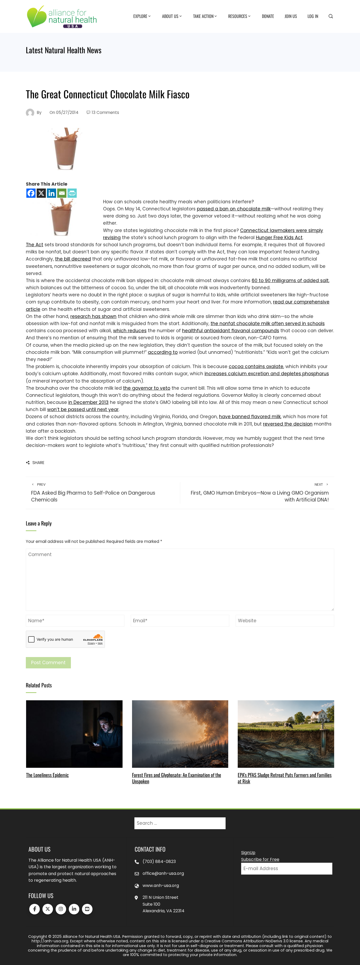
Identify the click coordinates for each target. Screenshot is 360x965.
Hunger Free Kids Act (279, 237)
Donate (268, 16)
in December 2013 (88, 402)
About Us (170, 16)
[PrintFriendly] (72, 193)
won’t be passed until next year (83, 409)
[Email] (61, 193)
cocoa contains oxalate (256, 366)
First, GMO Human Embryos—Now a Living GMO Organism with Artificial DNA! (260, 493)
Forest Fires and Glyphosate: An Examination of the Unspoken (176, 778)
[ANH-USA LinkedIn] (74, 909)
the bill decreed (73, 259)
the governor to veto (146, 388)
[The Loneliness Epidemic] (74, 734)
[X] (41, 193)
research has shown (93, 316)
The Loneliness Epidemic (47, 774)
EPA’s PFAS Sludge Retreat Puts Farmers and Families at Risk (285, 778)
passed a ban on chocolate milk (234, 209)
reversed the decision (288, 424)
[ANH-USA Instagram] (61, 909)
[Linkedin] (51, 193)
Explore (140, 16)
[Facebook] (31, 193)
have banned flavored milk (250, 416)
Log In (313, 16)
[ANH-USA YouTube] (87, 909)
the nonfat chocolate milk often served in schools (268, 323)
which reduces (130, 330)
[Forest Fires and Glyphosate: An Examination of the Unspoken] (180, 734)
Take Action (203, 16)
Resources (237, 16)
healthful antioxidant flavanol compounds (230, 330)
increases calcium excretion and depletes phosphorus (267, 373)
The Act (34, 245)
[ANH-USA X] (47, 909)
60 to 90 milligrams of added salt (290, 280)
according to (163, 352)
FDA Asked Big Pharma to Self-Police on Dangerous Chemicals (93, 493)
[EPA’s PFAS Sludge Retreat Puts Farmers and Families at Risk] (286, 734)
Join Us (291, 16)
